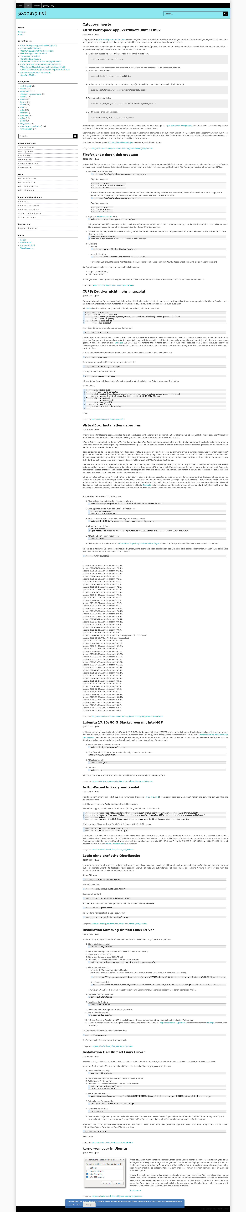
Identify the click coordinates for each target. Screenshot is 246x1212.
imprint (37, 6)
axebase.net (32, 13)
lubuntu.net (24, 155)
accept (89, 1205)
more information (74, 1205)
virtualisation (158, 716)
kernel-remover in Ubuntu (105, 1148)
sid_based (130, 148)
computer (111, 148)
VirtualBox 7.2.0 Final (30, 56)
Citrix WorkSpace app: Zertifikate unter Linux (121, 30)
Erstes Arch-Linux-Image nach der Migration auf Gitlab (45, 70)
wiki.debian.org (26, 190)
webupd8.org (25, 159)
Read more (135, 1190)
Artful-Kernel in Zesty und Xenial (111, 787)
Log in (23, 240)
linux (124, 148)
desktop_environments (109, 781)
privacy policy (48, 6)
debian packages (27, 217)
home (19, 6)
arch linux (23, 201)
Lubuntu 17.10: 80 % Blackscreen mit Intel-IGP (123, 722)
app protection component (179, 126)
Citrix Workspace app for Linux (111, 39)
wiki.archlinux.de (27, 182)
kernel (118, 716)
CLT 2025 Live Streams (30, 59)
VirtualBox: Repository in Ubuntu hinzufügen (139, 544)
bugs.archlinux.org (27, 228)
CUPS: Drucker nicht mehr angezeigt (114, 291)
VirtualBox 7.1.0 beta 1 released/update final (40, 62)
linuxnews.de (25, 167)
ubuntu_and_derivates (143, 148)
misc (22, 110)
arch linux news (26, 148)
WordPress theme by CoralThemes (215, 1209)
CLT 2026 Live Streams (30, 48)
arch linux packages (28, 205)
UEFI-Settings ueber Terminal (33, 54)
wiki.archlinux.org (27, 178)
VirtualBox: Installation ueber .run (112, 425)
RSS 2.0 (21, 32)
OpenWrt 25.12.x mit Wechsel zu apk (36, 51)
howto (27, 6)
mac (22, 107)
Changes (119, 343)
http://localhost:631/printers (172, 1023)
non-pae (24, 115)
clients (103, 148)
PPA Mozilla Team (104, 217)
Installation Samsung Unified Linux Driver (118, 930)
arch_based (96, 148)
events (23, 97)
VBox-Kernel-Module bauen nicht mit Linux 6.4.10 (42, 67)
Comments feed (27, 245)
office (123, 419)
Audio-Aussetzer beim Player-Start (35, 72)
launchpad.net (25, 152)
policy (23, 121)
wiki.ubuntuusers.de (28, 186)
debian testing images (29, 213)
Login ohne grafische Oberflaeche (111, 856)
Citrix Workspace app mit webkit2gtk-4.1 (38, 46)
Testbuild (147, 485)
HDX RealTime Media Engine (120, 143)
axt (97, 34)
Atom (20, 35)
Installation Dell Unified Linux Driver (114, 1052)
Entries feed (25, 243)
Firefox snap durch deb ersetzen (110, 155)
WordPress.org (26, 248)
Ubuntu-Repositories (114, 844)
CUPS (88, 308)
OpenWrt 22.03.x (27, 75)
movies (23, 113)
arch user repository (28, 209)
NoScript (210, 1023)
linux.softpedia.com (28, 163)
